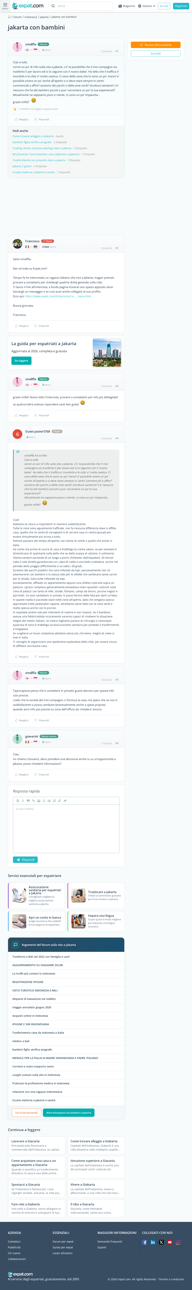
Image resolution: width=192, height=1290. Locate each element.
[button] (59, 801)
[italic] (22, 801)
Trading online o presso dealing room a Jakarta (42, 148)
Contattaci (14, 1241)
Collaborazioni (17, 1259)
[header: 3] (54, 801)
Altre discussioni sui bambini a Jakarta (68, 1112)
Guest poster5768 (37, 431)
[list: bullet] (48, 801)
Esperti (102, 1247)
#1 (117, 51)
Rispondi (44, 119)
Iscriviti (156, 53)
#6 (117, 743)
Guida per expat (63, 1247)
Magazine (129, 6)
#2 (117, 248)
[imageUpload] (38, 801)
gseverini (31, 736)
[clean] (64, 801)
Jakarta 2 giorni (22, 166)
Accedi (164, 6)
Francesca (32, 241)
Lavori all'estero (62, 1253)
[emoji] (43, 801)
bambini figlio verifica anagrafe (32, 142)
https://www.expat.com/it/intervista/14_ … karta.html (58, 296)
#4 (117, 438)
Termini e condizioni (171, 1279)
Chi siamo (14, 1253)
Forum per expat (63, 1241)
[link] (33, 801)
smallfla (30, 44)
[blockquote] (27, 801)
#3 (117, 386)
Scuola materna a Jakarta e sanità (34, 172)
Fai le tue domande (26, 1112)
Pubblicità (14, 1247)
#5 (117, 679)
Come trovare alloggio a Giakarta (33, 136)
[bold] (17, 801)
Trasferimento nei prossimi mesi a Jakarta (39, 160)
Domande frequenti (110, 1241)
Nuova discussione (158, 45)
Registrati (181, 6)
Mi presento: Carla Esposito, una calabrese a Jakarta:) (46, 154)
